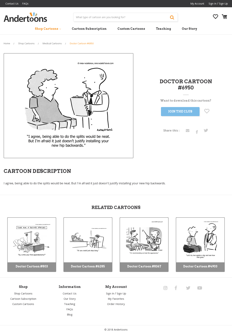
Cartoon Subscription (89, 28)
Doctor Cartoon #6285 (88, 266)
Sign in (212, 3)
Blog (69, 314)
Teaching (163, 28)
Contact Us (11, 3)
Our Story (189, 28)
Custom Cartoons (131, 28)
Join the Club (180, 111)
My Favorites (116, 298)
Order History (116, 304)
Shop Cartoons (47, 28)
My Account (197, 3)
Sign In (110, 293)
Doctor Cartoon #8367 (144, 266)
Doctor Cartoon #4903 (200, 266)
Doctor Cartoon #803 (32, 266)
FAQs (25, 3)
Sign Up (223, 3)
